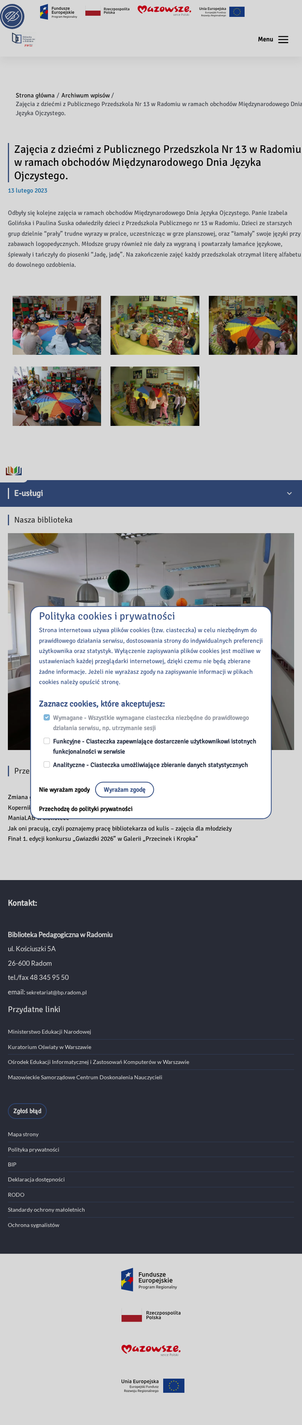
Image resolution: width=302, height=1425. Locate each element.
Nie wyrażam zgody (65, 790)
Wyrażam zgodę (124, 790)
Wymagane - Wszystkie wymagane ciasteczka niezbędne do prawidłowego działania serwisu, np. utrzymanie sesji (151, 723)
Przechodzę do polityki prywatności (86, 809)
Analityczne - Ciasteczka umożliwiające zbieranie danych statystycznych (150, 765)
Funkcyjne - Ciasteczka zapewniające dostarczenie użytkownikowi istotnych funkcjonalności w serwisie (154, 746)
